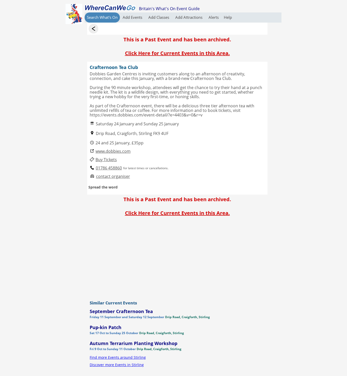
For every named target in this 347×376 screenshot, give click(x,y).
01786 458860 (109, 168)
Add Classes (159, 17)
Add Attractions (189, 17)
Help (228, 17)
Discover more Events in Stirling (117, 364)
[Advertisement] (177, 257)
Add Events (133, 17)
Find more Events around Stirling (118, 357)
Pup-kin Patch (105, 327)
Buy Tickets (106, 159)
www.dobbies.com (113, 151)
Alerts (214, 17)
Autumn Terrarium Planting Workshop (133, 343)
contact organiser (113, 176)
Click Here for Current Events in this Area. (177, 53)
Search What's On (102, 17)
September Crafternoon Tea (121, 311)
